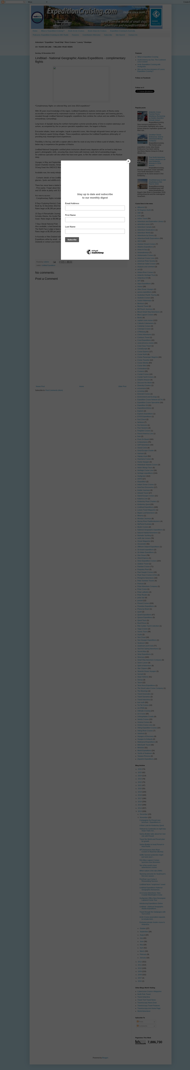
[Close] (128, 161)
